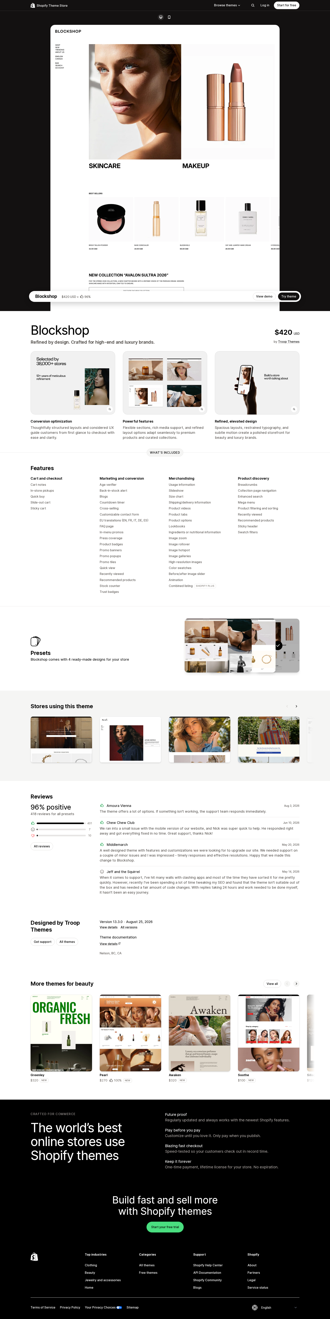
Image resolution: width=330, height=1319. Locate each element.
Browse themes (225, 5)
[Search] (253, 5)
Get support (42, 942)
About (251, 1265)
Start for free (286, 5)
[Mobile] (169, 17)
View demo (264, 296)
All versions (129, 927)
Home (89, 1287)
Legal (251, 1280)
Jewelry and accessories (103, 1280)
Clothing (91, 1265)
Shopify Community (207, 1280)
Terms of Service (43, 1307)
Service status (257, 1287)
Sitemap (133, 1307)
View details (108, 927)
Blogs (197, 1287)
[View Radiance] (254, 645)
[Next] (296, 706)
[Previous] (287, 706)
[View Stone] (230, 645)
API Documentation (207, 1273)
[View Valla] (206, 645)
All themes (67, 942)
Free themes (148, 1273)
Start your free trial (165, 1227)
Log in (264, 5)
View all (272, 984)
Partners (253, 1273)
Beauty (90, 1273)
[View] (61, 740)
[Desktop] (161, 17)
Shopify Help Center (208, 1265)
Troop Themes (288, 341)
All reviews (42, 846)
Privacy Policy (70, 1307)
